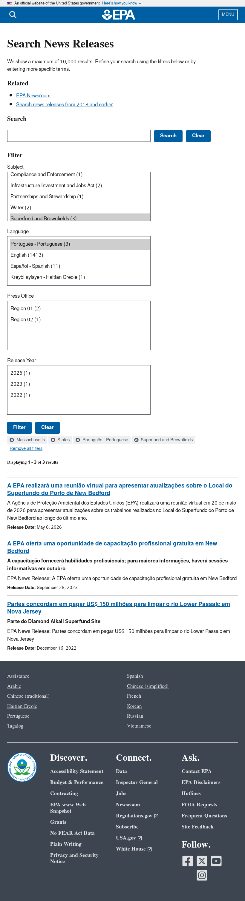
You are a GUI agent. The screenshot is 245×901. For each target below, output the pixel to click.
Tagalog (15, 726)
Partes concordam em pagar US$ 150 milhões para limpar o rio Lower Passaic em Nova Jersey (118, 608)
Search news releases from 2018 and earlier (64, 104)
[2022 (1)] (80, 395)
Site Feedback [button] (198, 827)
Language (18, 231)
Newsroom (128, 805)
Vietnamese (139, 726)
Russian (135, 716)
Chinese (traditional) (28, 696)
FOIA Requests (199, 805)
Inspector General (137, 782)
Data (121, 771)
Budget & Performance (76, 782)
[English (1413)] (80, 255)
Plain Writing (66, 844)
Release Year (21, 360)
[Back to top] (228, 884)
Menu (228, 14)
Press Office (20, 296)
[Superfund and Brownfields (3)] (80, 219)
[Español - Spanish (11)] (80, 266)
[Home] (119, 14)
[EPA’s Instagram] (202, 875)
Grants (58, 822)
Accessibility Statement (76, 771)
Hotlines (191, 793)
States (63, 440)
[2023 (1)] (80, 384)
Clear (47, 427)
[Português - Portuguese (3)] (80, 244)
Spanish (135, 676)
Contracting (64, 793)
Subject (15, 167)
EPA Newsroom (33, 95)
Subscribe (127, 827)
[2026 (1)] (80, 373)
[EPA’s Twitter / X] (202, 861)
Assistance (18, 676)
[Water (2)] (80, 207)
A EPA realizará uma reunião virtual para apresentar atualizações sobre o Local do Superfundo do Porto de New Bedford (119, 489)
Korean (134, 706)
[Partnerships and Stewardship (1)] (80, 196)
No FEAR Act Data (72, 833)
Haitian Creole (22, 706)
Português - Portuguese (104, 440)
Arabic (14, 686)
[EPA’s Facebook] (188, 861)
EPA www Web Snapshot (68, 808)
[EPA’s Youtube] (216, 861)
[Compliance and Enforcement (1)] (80, 174)
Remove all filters (26, 449)
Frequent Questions (204, 816)
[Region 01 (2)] (80, 308)
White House (131, 849)
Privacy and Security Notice (74, 858)
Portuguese (18, 716)
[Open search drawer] (13, 14)
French (134, 696)
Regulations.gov (134, 816)
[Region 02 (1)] (80, 319)
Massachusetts (30, 440)
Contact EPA (197, 771)
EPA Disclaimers (201, 782)
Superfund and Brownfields (166, 440)
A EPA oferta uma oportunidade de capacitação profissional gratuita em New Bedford (112, 547)
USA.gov (126, 838)
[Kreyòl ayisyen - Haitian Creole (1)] (80, 277)
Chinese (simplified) (148, 686)
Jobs (121, 793)
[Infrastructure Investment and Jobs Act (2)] (80, 185)
